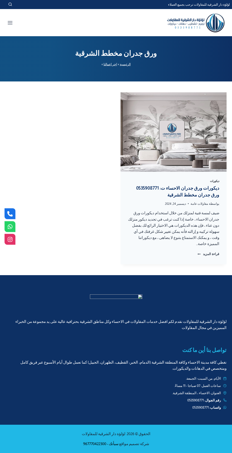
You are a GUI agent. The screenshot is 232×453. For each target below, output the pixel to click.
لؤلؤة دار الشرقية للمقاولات (103, 434)
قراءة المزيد (208, 254)
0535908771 (195, 400)
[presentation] (174, 132)
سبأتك (113, 444)
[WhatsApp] (10, 226)
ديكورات (214, 181)
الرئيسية (125, 64)
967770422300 (94, 444)
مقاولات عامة (199, 203)
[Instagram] (10, 239)
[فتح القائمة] (10, 23)
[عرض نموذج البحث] (6, 4)
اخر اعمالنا (110, 64)
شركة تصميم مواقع (134, 444)
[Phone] (10, 213)
